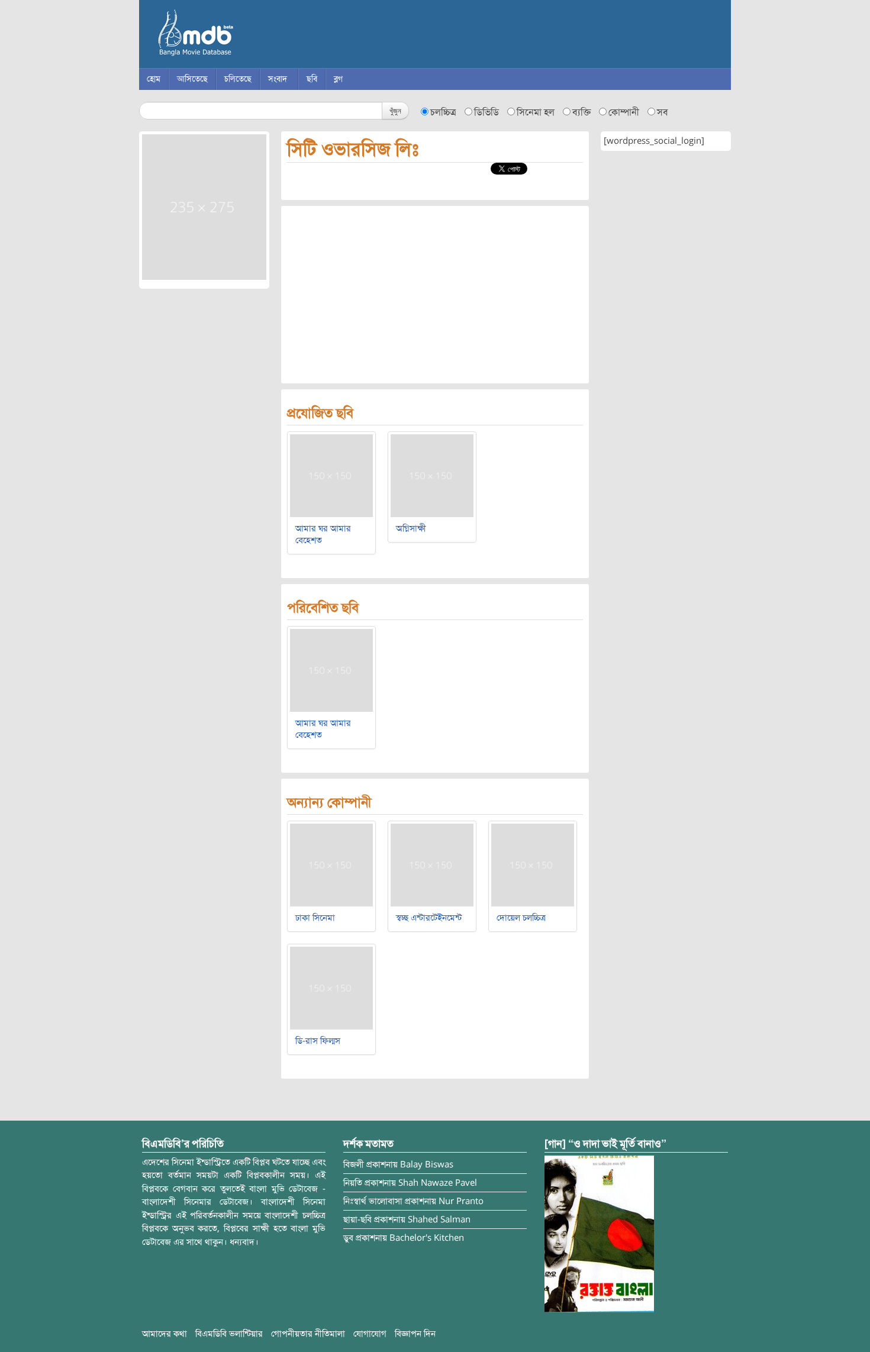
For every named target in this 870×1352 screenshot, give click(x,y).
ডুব (348, 1237)
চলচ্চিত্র (443, 112)
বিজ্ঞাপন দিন (415, 1333)
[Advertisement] (435, 294)
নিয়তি (352, 1182)
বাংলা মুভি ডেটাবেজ (245, 35)
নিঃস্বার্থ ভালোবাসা (372, 1201)
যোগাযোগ (369, 1333)
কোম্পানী (623, 112)
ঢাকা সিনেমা (315, 917)
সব (662, 112)
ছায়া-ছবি (357, 1219)
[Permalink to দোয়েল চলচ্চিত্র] (532, 864)
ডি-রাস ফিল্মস (317, 1040)
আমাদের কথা (164, 1333)
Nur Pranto (461, 1201)
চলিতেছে (238, 79)
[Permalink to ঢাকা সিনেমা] (331, 864)
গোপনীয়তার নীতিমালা (308, 1333)
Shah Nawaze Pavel (437, 1182)
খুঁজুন (395, 110)
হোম (153, 79)
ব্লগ (338, 79)
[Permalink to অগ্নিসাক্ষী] (432, 475)
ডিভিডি (486, 112)
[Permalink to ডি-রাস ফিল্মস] (331, 987)
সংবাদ (277, 79)
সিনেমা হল (536, 112)
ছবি (312, 79)
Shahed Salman (439, 1219)
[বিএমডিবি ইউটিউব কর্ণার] (599, 1233)
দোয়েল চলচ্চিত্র (521, 917)
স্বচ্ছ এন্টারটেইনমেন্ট (429, 917)
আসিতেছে (192, 79)
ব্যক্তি (581, 112)
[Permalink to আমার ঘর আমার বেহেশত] (331, 475)
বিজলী (353, 1164)
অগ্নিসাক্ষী (411, 528)
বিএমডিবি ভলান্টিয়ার (229, 1333)
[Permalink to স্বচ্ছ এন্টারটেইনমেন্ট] (432, 864)
